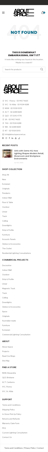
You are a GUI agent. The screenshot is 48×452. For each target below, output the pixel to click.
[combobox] (24, 69)
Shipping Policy (8, 409)
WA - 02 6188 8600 (12, 127)
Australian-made (9, 321)
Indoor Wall (7, 198)
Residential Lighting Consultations (16, 253)
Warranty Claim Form (10, 423)
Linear (4, 211)
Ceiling (5, 221)
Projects (5, 351)
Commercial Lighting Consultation (16, 334)
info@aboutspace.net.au (15, 134)
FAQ (4, 428)
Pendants (6, 193)
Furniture (6, 235)
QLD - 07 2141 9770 (13, 115)
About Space (7, 347)
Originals (6, 188)
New (4, 179)
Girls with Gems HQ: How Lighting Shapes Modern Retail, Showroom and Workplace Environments (29, 154)
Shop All (5, 175)
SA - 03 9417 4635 (12, 119)
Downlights (7, 225)
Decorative (6, 265)
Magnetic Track (8, 288)
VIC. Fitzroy (7, 386)
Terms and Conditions (11, 405)
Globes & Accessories (11, 244)
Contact (40, 448)
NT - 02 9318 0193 (12, 130)
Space (4, 311)
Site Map (5, 360)
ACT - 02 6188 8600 (13, 112)
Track (4, 216)
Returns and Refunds (11, 419)
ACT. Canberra (8, 382)
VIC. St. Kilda (7, 391)
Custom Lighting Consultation (14, 432)
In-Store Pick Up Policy (11, 414)
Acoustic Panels (9, 239)
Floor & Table (7, 202)
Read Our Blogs (8, 356)
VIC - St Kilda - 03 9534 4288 (16, 104)
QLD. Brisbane (8, 377)
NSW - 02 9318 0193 (13, 108)
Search (41, 69)
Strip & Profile (8, 230)
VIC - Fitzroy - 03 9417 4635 (16, 101)
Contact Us (7, 437)
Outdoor (5, 207)
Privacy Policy (30, 448)
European (6, 184)
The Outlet (7, 248)
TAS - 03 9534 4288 (12, 123)
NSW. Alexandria (9, 373)
